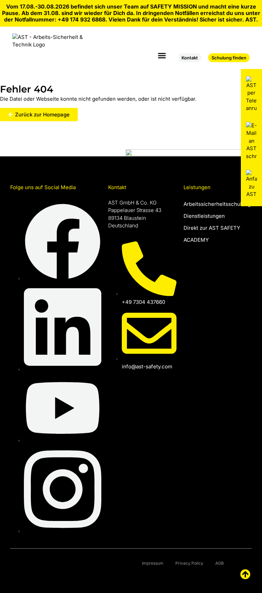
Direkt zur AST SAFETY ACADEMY (212, 234)
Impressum (152, 563)
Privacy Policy (189, 563)
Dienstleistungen (204, 216)
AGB (219, 563)
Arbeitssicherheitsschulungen (218, 204)
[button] (162, 55)
